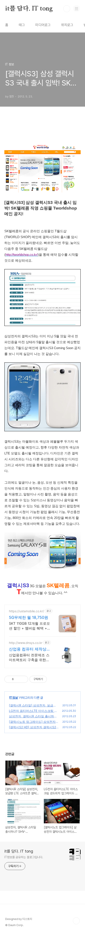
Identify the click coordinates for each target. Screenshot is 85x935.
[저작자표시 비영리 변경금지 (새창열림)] (53, 679)
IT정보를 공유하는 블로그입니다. (23, 857)
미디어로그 (43, 25)
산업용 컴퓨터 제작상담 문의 (27, 649)
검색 (66, 8)
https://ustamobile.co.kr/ (26, 611)
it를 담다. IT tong (29, 9)
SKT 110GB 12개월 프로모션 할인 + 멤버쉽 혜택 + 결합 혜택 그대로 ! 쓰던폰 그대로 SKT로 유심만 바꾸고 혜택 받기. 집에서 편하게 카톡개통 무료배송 (29, 626)
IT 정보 (13, 697)
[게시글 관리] (23, 679)
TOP (76, 920)
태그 (22, 25)
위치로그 (67, 25)
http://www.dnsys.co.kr (25, 643)
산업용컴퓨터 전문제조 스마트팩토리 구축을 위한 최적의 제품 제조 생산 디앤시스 (29, 657)
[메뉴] (76, 8)
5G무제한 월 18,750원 (28, 617)
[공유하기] (17, 679)
